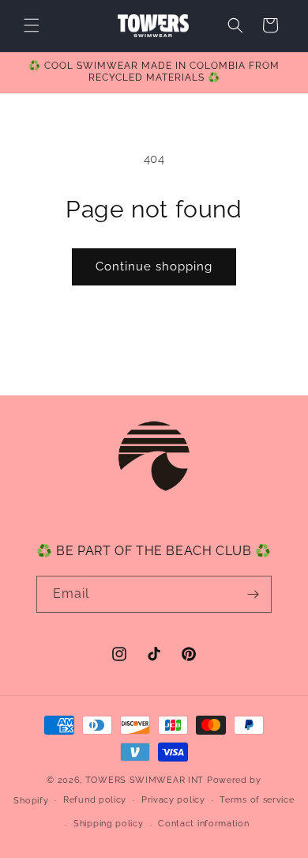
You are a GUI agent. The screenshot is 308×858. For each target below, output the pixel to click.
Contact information (203, 823)
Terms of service (257, 800)
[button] (31, 25)
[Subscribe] (253, 594)
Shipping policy (108, 823)
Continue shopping (154, 266)
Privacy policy (173, 800)
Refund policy (94, 800)
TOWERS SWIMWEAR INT (144, 780)
